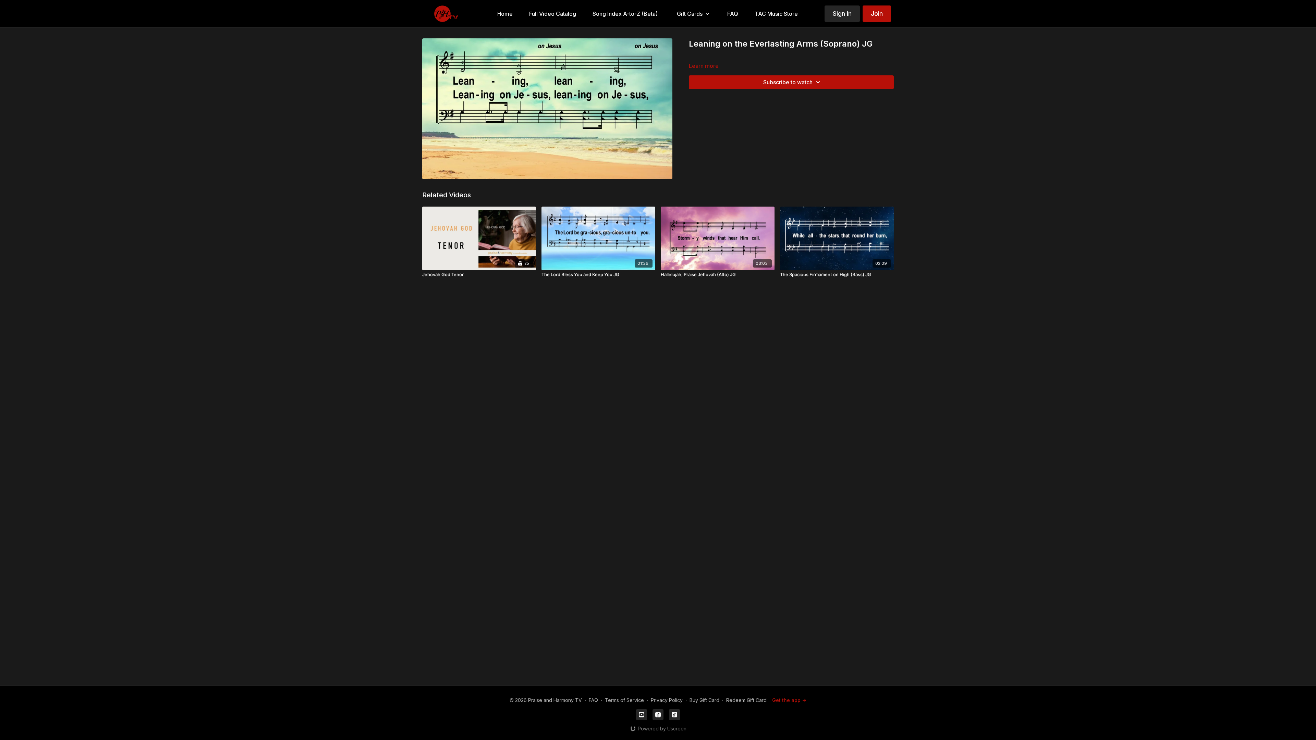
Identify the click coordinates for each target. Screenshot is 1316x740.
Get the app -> (789, 700)
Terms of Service (624, 700)
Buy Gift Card (704, 700)
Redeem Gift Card (746, 700)
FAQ (593, 700)
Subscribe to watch (788, 82)
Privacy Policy (667, 700)
